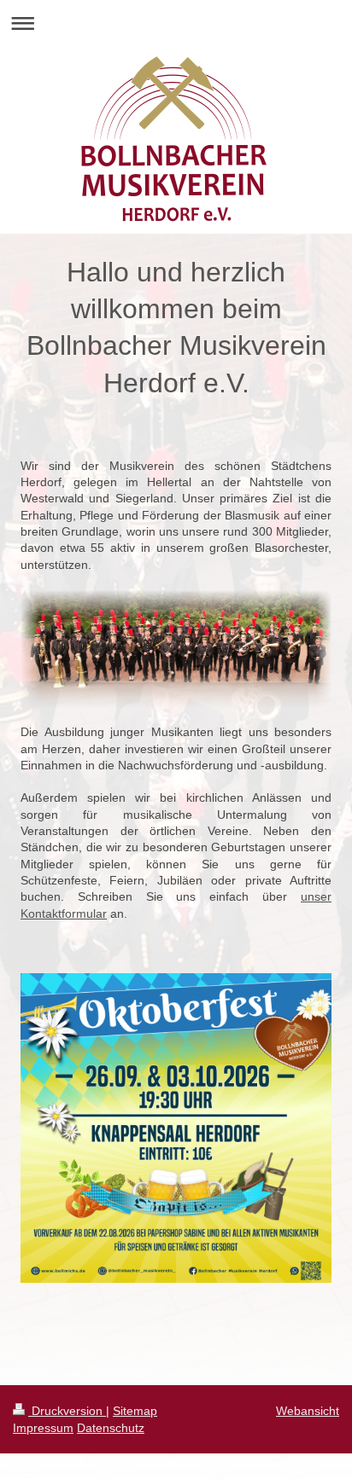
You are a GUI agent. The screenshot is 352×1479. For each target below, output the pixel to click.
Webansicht (307, 1411)
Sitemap (135, 1411)
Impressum (43, 1428)
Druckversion (67, 1411)
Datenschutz (110, 1428)
